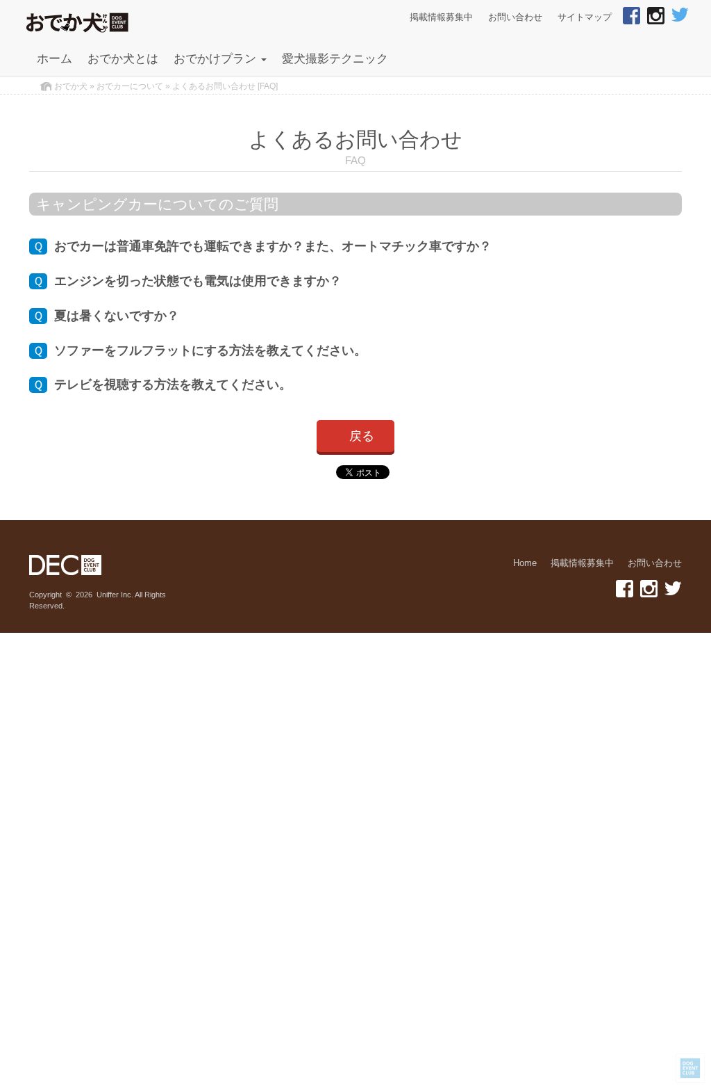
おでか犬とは (122, 58)
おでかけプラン (217, 58)
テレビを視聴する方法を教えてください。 (162, 385)
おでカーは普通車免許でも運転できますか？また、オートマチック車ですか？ (262, 246)
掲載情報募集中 (441, 17)
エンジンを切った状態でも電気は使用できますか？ (187, 281)
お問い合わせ (515, 17)
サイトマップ (585, 17)
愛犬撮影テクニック (335, 58)
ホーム (54, 58)
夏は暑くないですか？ (106, 316)
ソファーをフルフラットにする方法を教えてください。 (200, 350)
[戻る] (355, 448)
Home (525, 563)
